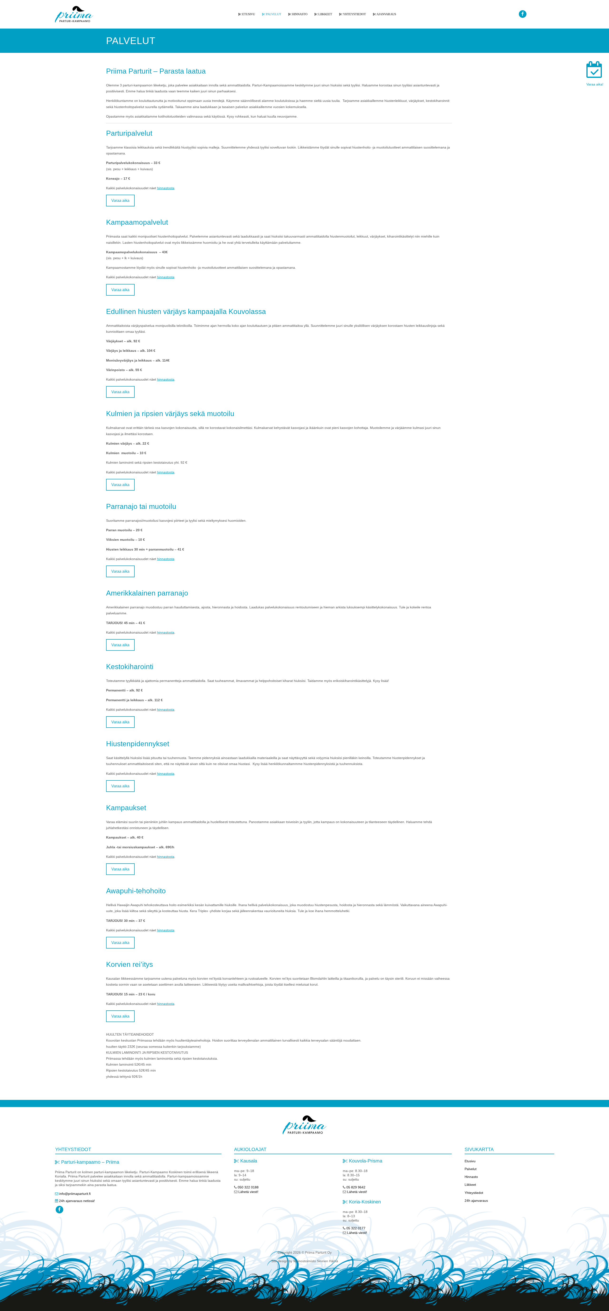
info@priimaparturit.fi (75, 1194)
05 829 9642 (355, 1187)
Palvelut (273, 14)
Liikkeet (325, 14)
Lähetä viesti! (248, 1192)
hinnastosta (165, 188)
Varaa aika (120, 201)
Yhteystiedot (354, 14)
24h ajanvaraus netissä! (77, 1201)
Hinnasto (299, 14)
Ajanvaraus (386, 14)
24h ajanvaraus (476, 1200)
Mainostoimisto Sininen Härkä (315, 1261)
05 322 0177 (355, 1228)
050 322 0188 (248, 1187)
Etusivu (248, 14)
